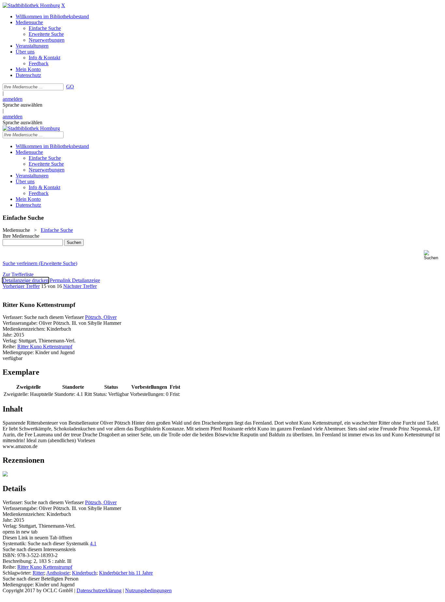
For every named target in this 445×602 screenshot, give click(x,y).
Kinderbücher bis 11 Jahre (126, 573)
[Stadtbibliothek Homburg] (31, 5)
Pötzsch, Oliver (101, 317)
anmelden (12, 99)
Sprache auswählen (22, 105)
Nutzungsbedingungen (148, 590)
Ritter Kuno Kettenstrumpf (44, 346)
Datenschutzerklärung (99, 590)
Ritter (38, 573)
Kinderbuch (84, 573)
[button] (433, 255)
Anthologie (57, 573)
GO (70, 86)
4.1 (93, 543)
